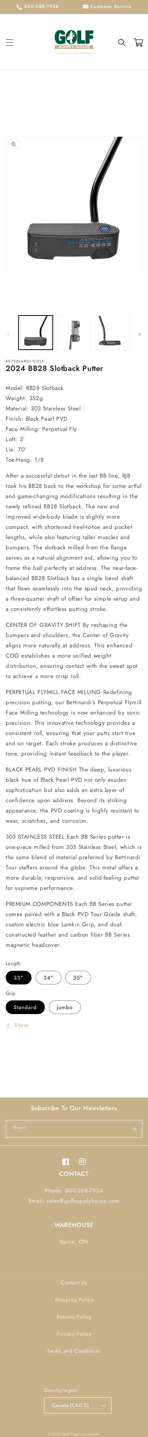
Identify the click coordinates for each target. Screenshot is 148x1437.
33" (19, 977)
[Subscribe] (133, 1129)
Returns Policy (74, 1316)
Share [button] (21, 1025)
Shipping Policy (74, 1299)
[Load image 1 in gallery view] (36, 332)
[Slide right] (139, 334)
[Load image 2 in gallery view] (74, 332)
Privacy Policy (74, 1334)
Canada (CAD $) (70, 1405)
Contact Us (74, 1282)
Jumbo (65, 1007)
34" (49, 977)
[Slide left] (8, 334)
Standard (25, 1007)
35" (78, 977)
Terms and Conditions (74, 1351)
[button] (9, 42)
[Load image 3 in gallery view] (112, 332)
